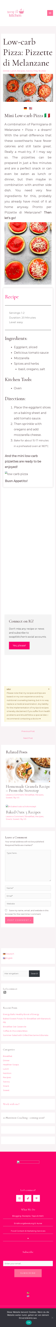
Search (34, 973)
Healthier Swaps (11, 1065)
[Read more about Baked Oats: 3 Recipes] (21, 806)
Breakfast (29, 795)
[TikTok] (28, 1198)
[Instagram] (19, 1198)
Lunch (13, 71)
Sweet (9, 797)
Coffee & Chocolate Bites (15, 1031)
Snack (9, 819)
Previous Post (28, 731)
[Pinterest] (36, 1198)
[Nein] (52, 1317)
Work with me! (11, 1104)
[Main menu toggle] (50, 13)
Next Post (28, 738)
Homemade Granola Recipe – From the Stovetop (28, 788)
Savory (29, 71)
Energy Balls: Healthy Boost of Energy (21, 1014)
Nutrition (7, 1073)
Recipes (21, 71)
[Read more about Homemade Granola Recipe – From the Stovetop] (28, 770)
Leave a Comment (15, 795)
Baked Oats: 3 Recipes (23, 812)
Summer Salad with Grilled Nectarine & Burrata (25, 1035)
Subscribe (28, 1273)
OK (28, 1322)
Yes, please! (19, 645)
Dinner (6, 71)
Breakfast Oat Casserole (14, 1027)
